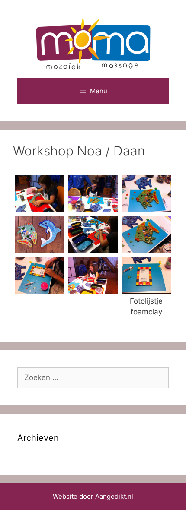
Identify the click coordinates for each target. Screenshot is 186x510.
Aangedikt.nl (114, 496)
